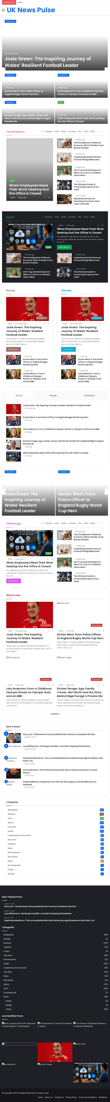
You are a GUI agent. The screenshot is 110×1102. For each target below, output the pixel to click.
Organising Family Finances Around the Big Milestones (87, 158)
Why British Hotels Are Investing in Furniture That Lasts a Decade (87, 201)
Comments (89, 395)
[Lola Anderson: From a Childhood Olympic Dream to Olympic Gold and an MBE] (81, 84)
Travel (86, 131)
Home (40, 1097)
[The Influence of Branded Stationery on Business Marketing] (90, 1031)
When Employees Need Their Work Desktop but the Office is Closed (81, 120)
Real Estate (13, 857)
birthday (11, 874)
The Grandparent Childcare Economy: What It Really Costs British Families (89, 145)
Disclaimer (103, 1097)
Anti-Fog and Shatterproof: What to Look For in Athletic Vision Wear (87, 173)
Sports (10, 823)
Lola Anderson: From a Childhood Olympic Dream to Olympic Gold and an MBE (50, 2)
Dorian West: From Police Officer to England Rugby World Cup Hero (24, 93)
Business (49, 131)
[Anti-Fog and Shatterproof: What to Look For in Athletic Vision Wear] (64, 171)
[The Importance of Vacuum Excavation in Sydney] (55, 1031)
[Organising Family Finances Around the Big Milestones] (64, 158)
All (42, 131)
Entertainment (14, 852)
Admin (13, 198)
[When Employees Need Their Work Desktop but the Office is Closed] (81, 111)
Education (12, 840)
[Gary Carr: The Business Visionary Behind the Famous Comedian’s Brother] (13, 738)
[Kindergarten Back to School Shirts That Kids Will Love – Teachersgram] (19, 1052)
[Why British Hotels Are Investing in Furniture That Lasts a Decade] (64, 199)
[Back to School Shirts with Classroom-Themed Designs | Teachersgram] (19, 1031)
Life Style (72, 131)
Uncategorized (14, 865)
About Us (49, 1097)
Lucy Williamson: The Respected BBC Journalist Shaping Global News (56, 746)
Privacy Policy (71, 1097)
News (10, 848)
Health (10, 831)
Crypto (11, 869)
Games (63, 131)
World (93, 131)
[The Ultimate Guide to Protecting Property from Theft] (64, 185)
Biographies (10, 21)
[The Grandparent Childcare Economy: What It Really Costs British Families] (64, 143)
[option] (55, 70)
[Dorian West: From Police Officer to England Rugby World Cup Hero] (28, 84)
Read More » (64, 247)
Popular (53, 395)
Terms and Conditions (88, 1097)
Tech (61, 102)
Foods (56, 131)
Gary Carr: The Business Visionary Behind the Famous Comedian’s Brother (59, 734)
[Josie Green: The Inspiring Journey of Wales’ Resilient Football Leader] (55, 44)
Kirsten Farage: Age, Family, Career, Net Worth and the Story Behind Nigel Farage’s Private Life (28, 118)
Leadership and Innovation (19, 835)
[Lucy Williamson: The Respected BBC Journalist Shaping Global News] (13, 750)
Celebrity (12, 844)
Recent (19, 395)
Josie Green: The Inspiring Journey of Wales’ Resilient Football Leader (48, 62)
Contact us (59, 1097)
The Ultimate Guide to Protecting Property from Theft (86, 187)
